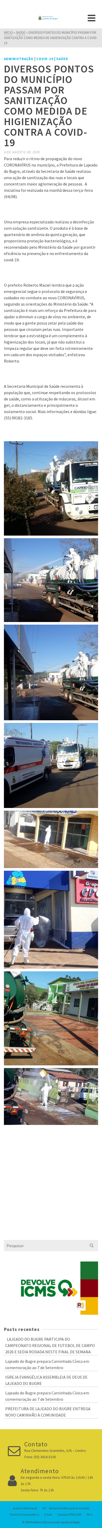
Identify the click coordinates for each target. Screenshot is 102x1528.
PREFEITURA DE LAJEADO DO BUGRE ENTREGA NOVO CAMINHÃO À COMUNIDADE (47, 1412)
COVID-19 (44, 59)
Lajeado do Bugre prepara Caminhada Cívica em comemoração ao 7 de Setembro (47, 1364)
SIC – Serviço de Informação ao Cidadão (65, 1508)
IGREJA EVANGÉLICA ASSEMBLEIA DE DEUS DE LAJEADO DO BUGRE (46, 1380)
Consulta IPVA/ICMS (69, 1514)
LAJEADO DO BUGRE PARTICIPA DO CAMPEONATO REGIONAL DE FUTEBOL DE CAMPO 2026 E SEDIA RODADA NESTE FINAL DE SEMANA (50, 1345)
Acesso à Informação (25, 1508)
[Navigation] (91, 17)
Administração (18, 59)
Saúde (62, 59)
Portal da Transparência (24, 1514)
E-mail (48, 1514)
